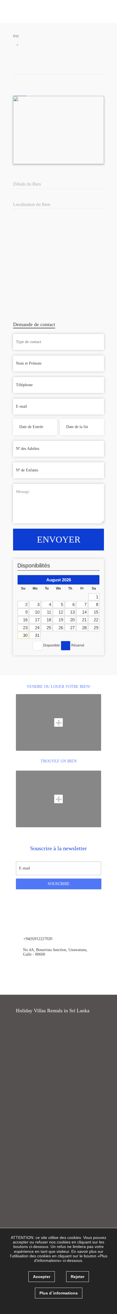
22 (96, 619)
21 (84, 619)
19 (60, 619)
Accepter (41, 1276)
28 (84, 627)
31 (37, 635)
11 (49, 612)
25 (49, 627)
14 (84, 612)
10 (37, 612)
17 (37, 619)
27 (72, 627)
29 (96, 627)
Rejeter (77, 1276)
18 (49, 619)
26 (60, 627)
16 (25, 619)
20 (72, 619)
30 (25, 635)
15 (96, 612)
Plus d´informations (58, 1293)
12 (60, 612)
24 (37, 627)
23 (25, 627)
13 (72, 612)
